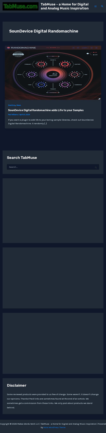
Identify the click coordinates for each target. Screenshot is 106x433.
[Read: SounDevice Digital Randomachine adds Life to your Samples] (53, 72)
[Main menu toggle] (96, 6)
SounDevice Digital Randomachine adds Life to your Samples (46, 110)
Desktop (11, 105)
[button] (102, 6)
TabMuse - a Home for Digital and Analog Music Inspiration (65, 6)
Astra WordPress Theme (54, 427)
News (18, 105)
